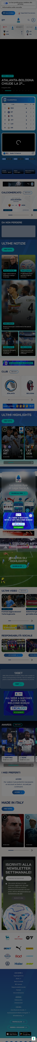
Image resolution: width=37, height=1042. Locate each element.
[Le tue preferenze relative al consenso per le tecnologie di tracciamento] (33, 1038)
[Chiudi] (30, 515)
